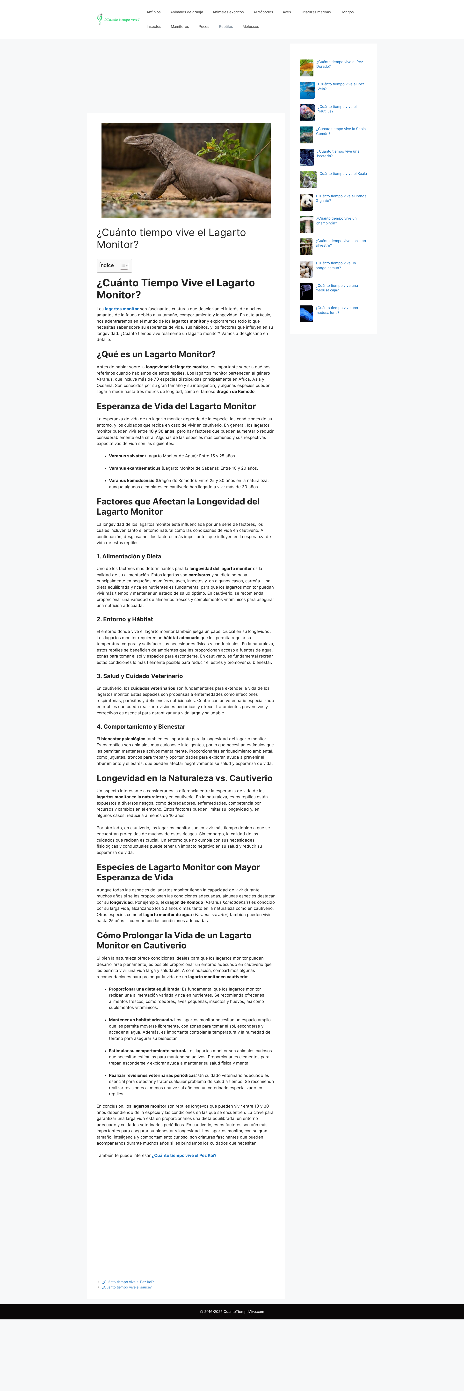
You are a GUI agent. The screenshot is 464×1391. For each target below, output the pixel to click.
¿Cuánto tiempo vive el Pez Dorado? (339, 64)
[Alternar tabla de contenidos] (121, 266)
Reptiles (226, 26)
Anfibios (154, 12)
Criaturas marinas (316, 12)
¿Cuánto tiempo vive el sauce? (127, 1287)
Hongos (347, 12)
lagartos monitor (122, 308)
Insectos (154, 26)
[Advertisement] (186, 77)
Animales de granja (186, 12)
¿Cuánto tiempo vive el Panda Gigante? (341, 198)
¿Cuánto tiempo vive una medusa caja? (337, 288)
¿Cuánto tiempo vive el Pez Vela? (341, 86)
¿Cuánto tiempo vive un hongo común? (336, 265)
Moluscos (251, 26)
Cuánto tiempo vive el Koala (343, 173)
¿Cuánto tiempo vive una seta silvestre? (340, 243)
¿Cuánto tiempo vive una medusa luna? (337, 310)
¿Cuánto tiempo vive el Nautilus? (337, 109)
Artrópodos (263, 12)
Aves (287, 12)
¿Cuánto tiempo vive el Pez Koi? (184, 1155)
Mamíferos (180, 26)
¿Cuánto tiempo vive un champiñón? (336, 220)
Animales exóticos (228, 12)
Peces (204, 26)
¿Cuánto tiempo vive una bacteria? (338, 153)
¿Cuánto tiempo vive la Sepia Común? (341, 131)
